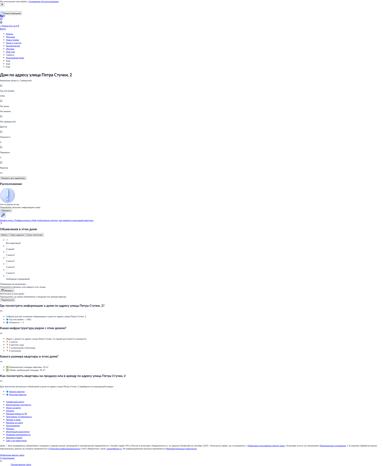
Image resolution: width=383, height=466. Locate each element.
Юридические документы (18, 404)
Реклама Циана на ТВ (16, 413)
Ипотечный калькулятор (18, 431)
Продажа (10, 36)
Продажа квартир (17, 394)
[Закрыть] (2, 4)
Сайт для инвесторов (16, 440)
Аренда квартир (17, 391)
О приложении (7, 458)
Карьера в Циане (14, 437)
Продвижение (13, 425)
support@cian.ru (114, 448)
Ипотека (10, 48)
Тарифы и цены (13, 419)
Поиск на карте (13, 407)
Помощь (10, 428)
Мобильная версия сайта (12, 455)
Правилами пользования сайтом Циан (266, 445)
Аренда (9, 33)
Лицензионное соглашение (333, 445)
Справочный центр (15, 401)
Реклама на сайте (14, 422)
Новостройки (12, 39)
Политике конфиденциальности (64, 448)
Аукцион (10, 410)
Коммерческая (13, 45)
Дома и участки (13, 42)
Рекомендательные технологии (181, 448)
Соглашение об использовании (44, 1)
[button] (194, 243)
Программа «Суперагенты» (19, 416)
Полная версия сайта (21, 464)
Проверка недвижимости (18, 434)
